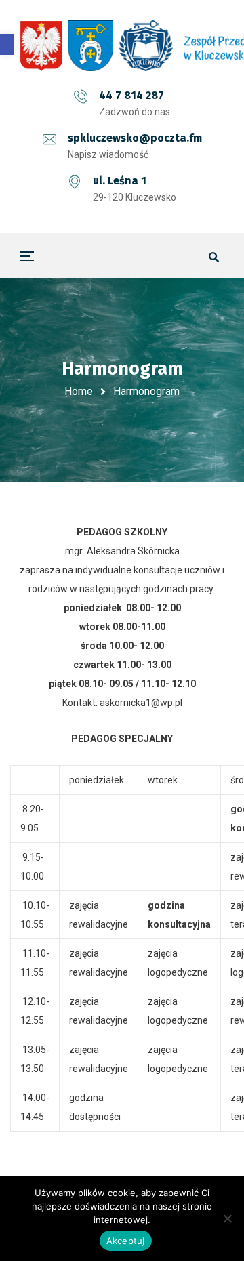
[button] (7, 44)
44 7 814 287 (131, 95)
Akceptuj (125, 1240)
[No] (227, 1218)
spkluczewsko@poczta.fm (135, 137)
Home (78, 391)
